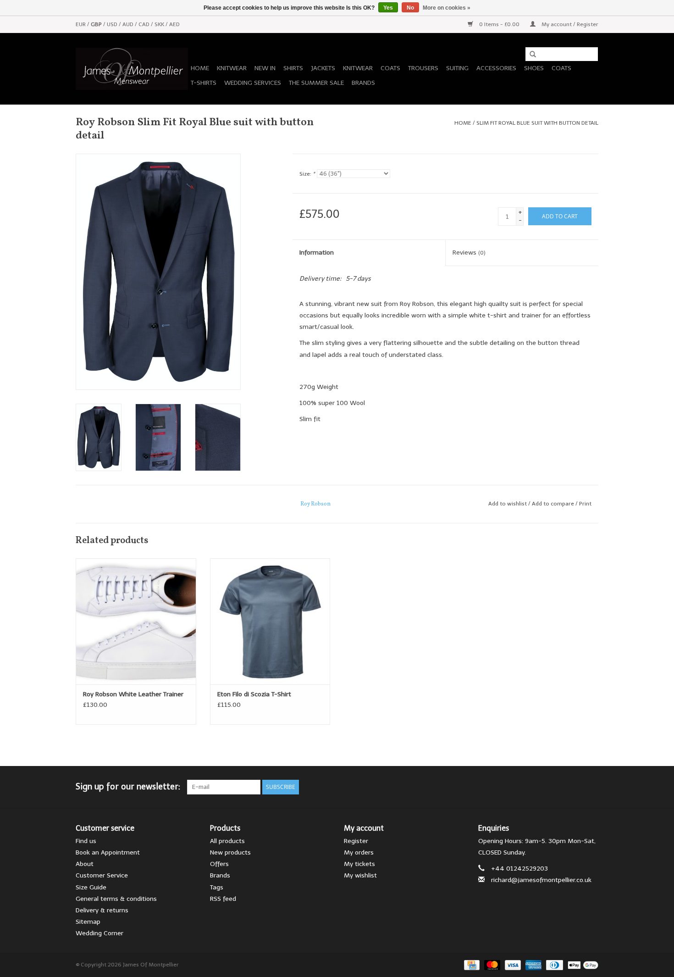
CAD (144, 24)
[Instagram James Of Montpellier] (591, 787)
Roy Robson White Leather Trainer (133, 694)
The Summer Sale (316, 83)
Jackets (323, 68)
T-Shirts (203, 83)
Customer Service (102, 875)
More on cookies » (446, 8)
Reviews (469, 252)
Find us (86, 841)
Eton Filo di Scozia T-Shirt (254, 694)
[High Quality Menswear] (132, 69)
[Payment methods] (471, 964)
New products (230, 852)
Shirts (293, 68)
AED (174, 24)
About (85, 864)
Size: (307, 174)
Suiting (457, 68)
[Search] (529, 54)
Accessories (496, 68)
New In (265, 68)
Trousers (423, 68)
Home (200, 68)
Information (316, 252)
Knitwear (232, 68)
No (410, 8)
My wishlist (360, 875)
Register (356, 841)
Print (585, 503)
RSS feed (223, 899)
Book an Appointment (108, 852)
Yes (388, 8)
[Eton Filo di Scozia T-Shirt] (270, 621)
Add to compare (553, 503)
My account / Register (569, 24)
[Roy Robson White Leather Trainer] (136, 621)
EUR (81, 24)
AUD (128, 24)
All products (227, 841)
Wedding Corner (99, 933)
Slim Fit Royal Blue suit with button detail (537, 123)
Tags (216, 887)
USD (113, 24)
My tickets (359, 864)
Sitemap (88, 922)
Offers (219, 864)
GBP (97, 24)
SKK (160, 24)
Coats (390, 68)
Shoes (534, 68)
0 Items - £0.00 (499, 24)
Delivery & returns (102, 910)
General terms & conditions (116, 899)
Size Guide (91, 887)
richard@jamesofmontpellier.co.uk (541, 880)
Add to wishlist (507, 503)
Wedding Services (252, 83)
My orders (359, 852)
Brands (363, 83)
